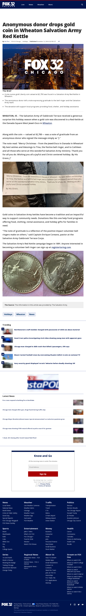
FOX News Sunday (9, 523)
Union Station (50, 521)
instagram (74, 604)
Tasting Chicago (8, 565)
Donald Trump (72, 513)
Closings (27, 511)
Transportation (51, 505)
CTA (47, 511)
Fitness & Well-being (74, 539)
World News (7, 511)
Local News (6, 505)
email (82, 604)
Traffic (49, 502)
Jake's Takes (28, 532)
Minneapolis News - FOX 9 (30, 567)
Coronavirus (71, 534)
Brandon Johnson (73, 518)
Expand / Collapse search (82, 4)
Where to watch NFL (74, 560)
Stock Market (50, 549)
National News (8, 508)
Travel (48, 508)
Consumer (49, 534)
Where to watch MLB (74, 567)
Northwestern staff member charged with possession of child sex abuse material (47, 330)
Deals (47, 537)
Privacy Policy (45, 484)
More (50, 4)
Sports (6, 528)
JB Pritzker (70, 516)
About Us (50, 554)
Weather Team (29, 513)
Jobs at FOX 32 (51, 573)
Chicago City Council (74, 521)
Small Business (51, 547)
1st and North (7, 558)
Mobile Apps (50, 560)
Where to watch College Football (75, 564)
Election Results (72, 508)
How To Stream (51, 558)
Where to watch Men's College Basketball (74, 577)
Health (70, 528)
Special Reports (8, 518)
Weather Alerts (29, 508)
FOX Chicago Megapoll (10, 521)
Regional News (31, 554)
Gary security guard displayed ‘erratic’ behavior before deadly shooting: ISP (44, 363)
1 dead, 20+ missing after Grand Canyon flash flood (19, 438)
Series (5, 554)
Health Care (71, 542)
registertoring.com (61, 247)
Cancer (69, 532)
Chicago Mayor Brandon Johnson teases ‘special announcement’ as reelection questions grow (34, 419)
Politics (70, 502)
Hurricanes (27, 518)
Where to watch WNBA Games (75, 588)
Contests (49, 568)
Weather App (28, 516)
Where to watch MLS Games (74, 593)
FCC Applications (51, 580)
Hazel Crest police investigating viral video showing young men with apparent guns (47, 338)
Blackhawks (6, 534)
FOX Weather (28, 521)
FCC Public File (50, 578)
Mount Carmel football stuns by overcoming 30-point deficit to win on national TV (47, 355)
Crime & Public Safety (10, 513)
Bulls (4, 537)
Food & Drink (28, 539)
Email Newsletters (52, 563)
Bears (5, 532)
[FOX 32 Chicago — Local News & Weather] (9, 4)
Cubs (4, 539)
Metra (48, 513)
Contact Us (49, 565)
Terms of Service (44, 486)
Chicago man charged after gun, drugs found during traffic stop (24, 410)
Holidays (25, 41)
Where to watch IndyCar (75, 574)
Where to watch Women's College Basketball (73, 583)
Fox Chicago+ (28, 537)
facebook (70, 604)
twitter (78, 604)
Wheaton (47, 123)
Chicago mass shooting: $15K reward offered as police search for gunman (27, 428)
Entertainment (31, 528)
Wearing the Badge (9, 563)
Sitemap (48, 583)
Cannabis (70, 537)
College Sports (7, 549)
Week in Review (8, 560)
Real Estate (49, 544)
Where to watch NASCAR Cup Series (73, 570)
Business (49, 532)
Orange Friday (7, 570)
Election (69, 505)
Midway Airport (51, 518)
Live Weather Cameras (31, 505)
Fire (4, 544)
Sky (4, 547)
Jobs (47, 539)
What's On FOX (29, 534)
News (31, 314)
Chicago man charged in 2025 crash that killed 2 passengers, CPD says (41, 347)
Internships (49, 575)
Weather (28, 502)
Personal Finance (51, 542)
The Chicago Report (74, 511)
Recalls (69, 544)
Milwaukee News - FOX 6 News (32, 558)
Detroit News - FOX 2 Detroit (31, 563)
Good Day (6, 516)
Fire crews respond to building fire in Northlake (18, 400)
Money (49, 528)
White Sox (6, 542)
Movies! (26, 542)
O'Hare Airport (50, 516)
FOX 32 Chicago (16, 41)
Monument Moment (9, 568)
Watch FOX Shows (30, 544)
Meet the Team (51, 570)
